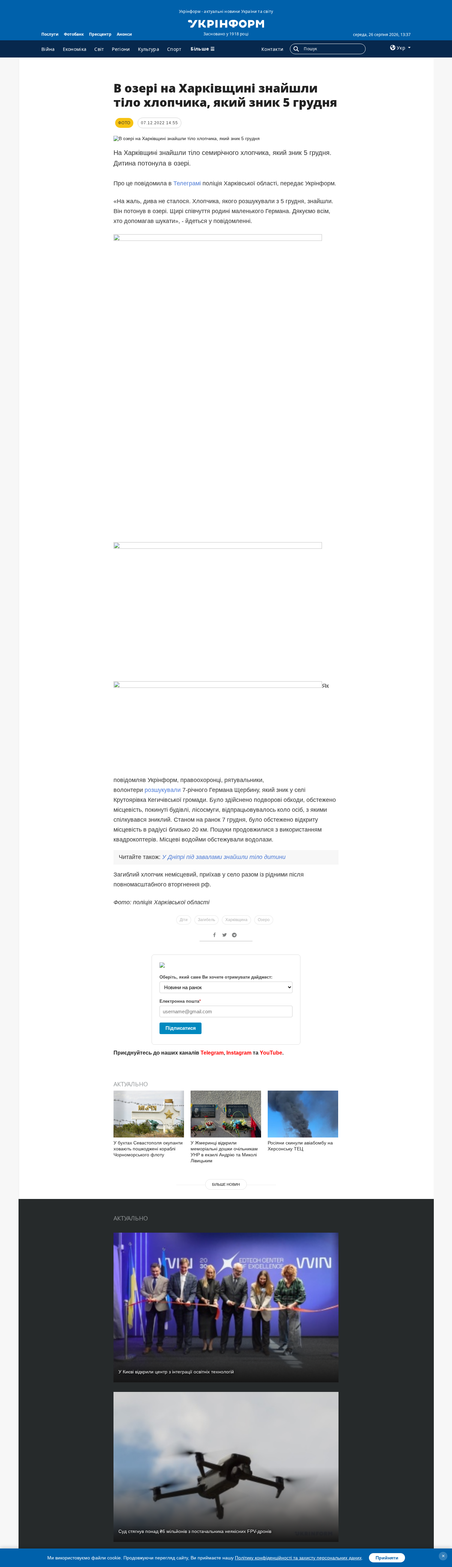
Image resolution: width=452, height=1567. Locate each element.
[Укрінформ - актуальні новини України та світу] (226, 23)
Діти (184, 919)
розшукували (163, 790)
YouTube (271, 1053)
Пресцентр (100, 34)
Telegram (212, 1053)
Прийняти (387, 1557)
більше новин (226, 1184)
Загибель (206, 919)
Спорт (174, 49)
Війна (48, 49)
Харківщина (236, 919)
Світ (99, 49)
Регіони (121, 49)
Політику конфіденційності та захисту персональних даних (298, 1557)
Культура (148, 49)
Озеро (264, 919)
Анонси (124, 34)
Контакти (272, 49)
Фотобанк (74, 34)
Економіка (75, 49)
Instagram (238, 1053)
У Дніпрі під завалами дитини (224, 857)
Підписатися (180, 1028)
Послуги (50, 34)
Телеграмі (187, 183)
